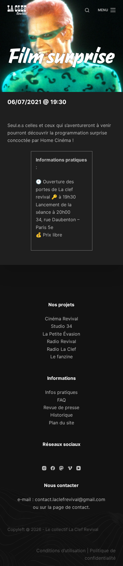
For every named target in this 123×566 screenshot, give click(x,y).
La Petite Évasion (61, 334)
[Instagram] (44, 468)
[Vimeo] (70, 468)
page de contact (71, 507)
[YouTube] (78, 468)
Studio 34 (61, 326)
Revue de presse (61, 407)
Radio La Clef (61, 349)
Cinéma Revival (61, 318)
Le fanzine (61, 356)
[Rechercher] (87, 10)
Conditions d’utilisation (61, 550)
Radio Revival (61, 341)
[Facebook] (53, 468)
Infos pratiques (61, 392)
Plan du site (61, 423)
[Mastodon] (61, 468)
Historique (61, 415)
